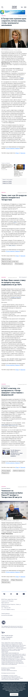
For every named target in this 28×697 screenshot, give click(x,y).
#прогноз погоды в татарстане (10, 261)
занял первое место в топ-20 (9, 424)
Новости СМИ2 (7, 181)
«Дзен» (17, 153)
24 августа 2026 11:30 (22, 486)
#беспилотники (6, 582)
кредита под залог (16, 296)
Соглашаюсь (14, 694)
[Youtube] (23, 594)
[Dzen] (17, 593)
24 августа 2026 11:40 (22, 384)
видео (22, 77)
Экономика (3, 277)
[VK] (4, 594)
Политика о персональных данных (9, 670)
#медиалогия (5, 473)
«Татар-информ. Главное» (13, 148)
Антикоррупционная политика (8, 673)
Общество (3, 15)
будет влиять (12, 245)
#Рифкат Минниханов (16, 580)
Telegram (22, 153)
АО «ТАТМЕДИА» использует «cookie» (9, 675)
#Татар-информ (6, 470)
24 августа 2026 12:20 (12, 277)
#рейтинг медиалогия (18, 470)
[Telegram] (10, 594)
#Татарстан (5, 580)
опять (15, 221)
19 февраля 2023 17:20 (22, 192)
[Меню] (25, 7)
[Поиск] (2, 7)
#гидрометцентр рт (7, 263)
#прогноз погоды (6, 259)
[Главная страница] (14, 7)
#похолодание (19, 263)
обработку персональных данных (11, 688)
